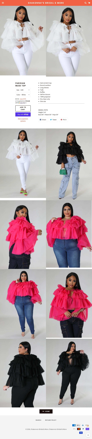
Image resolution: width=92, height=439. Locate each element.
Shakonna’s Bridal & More (46, 2)
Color (18, 95)
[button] (23, 102)
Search (38, 420)
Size (18, 90)
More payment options (23, 120)
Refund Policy (50, 420)
